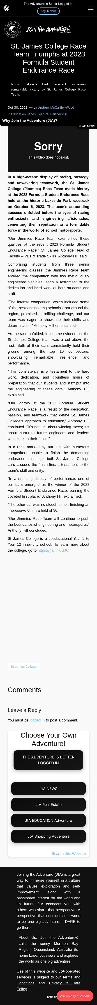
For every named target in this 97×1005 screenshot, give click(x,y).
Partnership (58, 114)
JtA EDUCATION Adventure (48, 820)
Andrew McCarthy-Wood (56, 107)
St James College (24, 666)
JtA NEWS (48, 788)
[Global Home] (6, 8)
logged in (37, 720)
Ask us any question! (75, 996)
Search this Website (69, 853)
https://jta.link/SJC (53, 550)
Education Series (23, 114)
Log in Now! (48, 11)
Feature (42, 114)
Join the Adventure (58, 937)
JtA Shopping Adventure (48, 836)
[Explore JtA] (91, 8)
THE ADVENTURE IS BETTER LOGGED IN (49, 760)
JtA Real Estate (48, 804)
